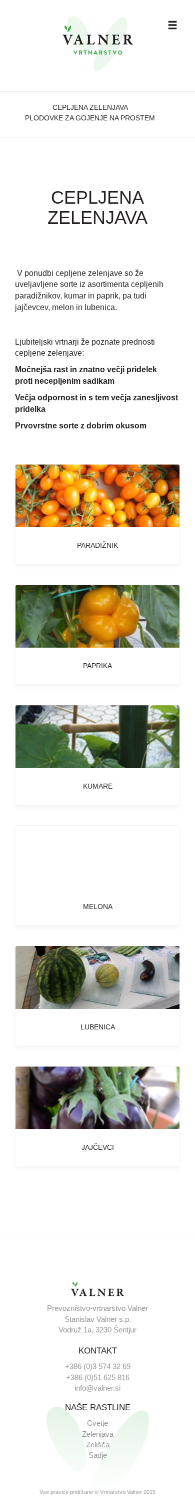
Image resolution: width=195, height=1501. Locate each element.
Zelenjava (98, 1434)
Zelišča (98, 1444)
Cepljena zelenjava (90, 107)
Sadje (97, 1455)
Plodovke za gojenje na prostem (90, 118)
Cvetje (97, 1423)
